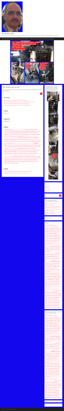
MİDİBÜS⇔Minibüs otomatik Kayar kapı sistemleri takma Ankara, (15, 100)
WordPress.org (48, 190)
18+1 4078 (6, 129)
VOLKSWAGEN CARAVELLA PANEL (32, 156)
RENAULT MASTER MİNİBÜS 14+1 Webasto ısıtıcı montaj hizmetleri (18, 151)
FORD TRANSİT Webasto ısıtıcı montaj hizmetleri (29, 134)
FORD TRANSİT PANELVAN (14, 132)
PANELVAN (6, 150)
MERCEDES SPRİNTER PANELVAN (25, 137)
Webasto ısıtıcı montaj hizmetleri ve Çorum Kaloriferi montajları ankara (17, 103)
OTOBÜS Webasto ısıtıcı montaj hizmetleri (27, 148)
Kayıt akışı (47, 187)
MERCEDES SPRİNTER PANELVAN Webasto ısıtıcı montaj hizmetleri (52, 250)
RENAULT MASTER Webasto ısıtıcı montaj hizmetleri (25, 153)
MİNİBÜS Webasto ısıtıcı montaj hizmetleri (13, 145)
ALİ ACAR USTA (8, 34)
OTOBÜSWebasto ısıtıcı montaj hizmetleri (12, 148)
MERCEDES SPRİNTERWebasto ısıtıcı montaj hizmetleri (34, 139)
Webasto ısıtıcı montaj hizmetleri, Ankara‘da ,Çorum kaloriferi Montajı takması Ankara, (19, 101)
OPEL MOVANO (19, 146)
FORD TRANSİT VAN (25, 132)
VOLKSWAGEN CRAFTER (9, 158)
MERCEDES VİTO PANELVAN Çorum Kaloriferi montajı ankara (26, 143)
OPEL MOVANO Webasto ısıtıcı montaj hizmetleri (52, 270)
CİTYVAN (6, 131)
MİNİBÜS (36, 143)
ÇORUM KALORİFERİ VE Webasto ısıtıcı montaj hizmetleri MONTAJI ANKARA (15, 38)
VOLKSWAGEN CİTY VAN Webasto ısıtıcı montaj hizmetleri (28, 158)
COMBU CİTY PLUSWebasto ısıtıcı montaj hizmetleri (18, 129)
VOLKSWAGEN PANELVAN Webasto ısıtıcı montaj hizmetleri (17, 159)
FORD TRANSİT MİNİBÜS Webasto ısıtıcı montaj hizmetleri (52, 232)
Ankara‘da (10, 129)
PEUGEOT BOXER (13, 150)
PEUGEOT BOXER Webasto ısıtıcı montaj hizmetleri (28, 150)
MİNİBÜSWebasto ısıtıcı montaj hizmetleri (32, 145)
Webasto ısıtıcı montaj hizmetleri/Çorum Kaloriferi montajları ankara (42, 38)
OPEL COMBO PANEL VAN (10, 146)
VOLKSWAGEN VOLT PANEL (31, 161)
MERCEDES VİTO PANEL (17, 143)
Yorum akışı (47, 189)
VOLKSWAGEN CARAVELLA (18, 156)
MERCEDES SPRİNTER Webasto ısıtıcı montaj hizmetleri (16, 141)
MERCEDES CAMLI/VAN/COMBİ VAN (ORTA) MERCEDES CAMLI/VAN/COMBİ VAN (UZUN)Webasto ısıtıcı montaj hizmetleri (53, 245)
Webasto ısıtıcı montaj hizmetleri (11, 163)
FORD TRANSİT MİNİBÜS (13, 131)
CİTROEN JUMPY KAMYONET (30, 129)
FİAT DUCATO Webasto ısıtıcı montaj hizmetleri (14, 136)
